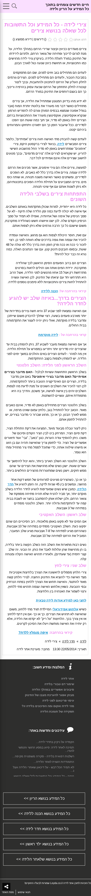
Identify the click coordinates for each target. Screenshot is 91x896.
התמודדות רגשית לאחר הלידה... (53, 761)
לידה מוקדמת (48, 335)
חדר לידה (68, 641)
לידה (83, 641)
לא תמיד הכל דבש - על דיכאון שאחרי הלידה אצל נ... (43, 769)
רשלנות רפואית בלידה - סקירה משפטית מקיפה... (43, 756)
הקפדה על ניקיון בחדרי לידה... (55, 742)
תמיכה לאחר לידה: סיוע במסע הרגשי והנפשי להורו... (46, 749)
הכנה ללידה (49, 291)
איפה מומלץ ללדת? (33, 632)
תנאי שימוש (24, 892)
